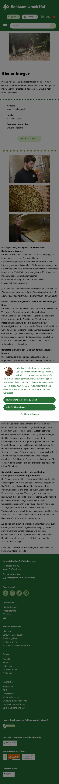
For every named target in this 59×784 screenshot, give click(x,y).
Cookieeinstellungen (29, 414)
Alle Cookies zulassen (16, 407)
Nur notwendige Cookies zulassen (21, 400)
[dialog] (29, 392)
